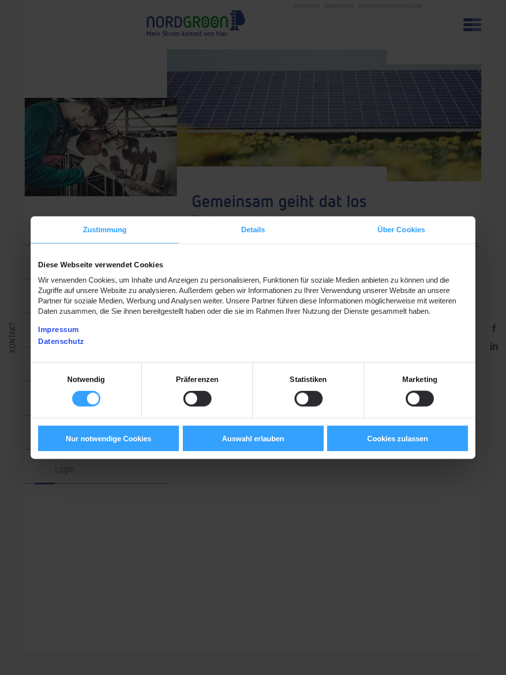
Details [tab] (253, 229)
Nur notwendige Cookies (108, 438)
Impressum (58, 329)
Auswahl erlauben (253, 438)
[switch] (197, 399)
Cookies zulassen (397, 438)
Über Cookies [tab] (401, 229)
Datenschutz (61, 341)
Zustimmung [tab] (105, 229)
